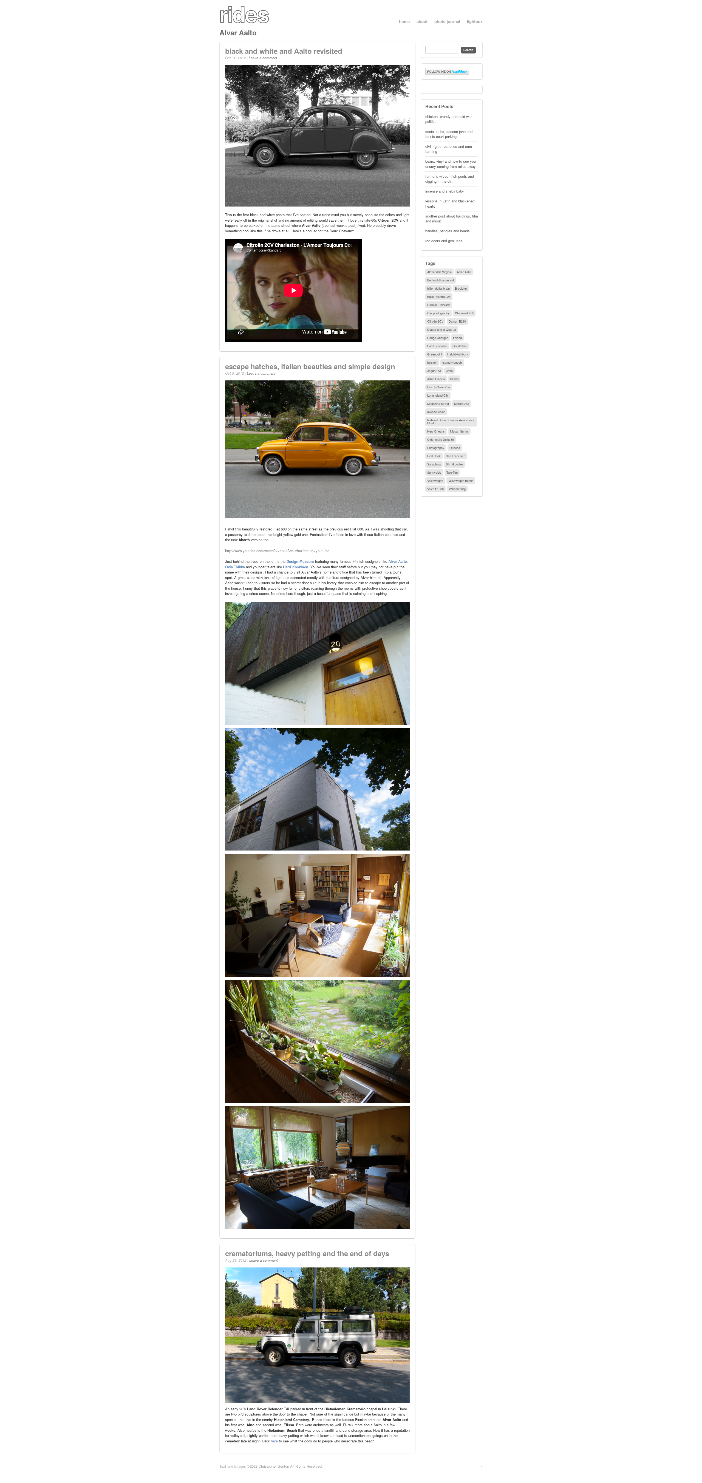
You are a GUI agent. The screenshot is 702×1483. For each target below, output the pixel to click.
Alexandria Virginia (439, 272)
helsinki (432, 362)
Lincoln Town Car (438, 387)
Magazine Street (438, 403)
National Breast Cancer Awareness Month (450, 421)
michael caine (436, 411)
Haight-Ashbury (457, 354)
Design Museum (300, 561)
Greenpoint (434, 354)
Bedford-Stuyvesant (440, 280)
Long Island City (438, 395)
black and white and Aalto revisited (283, 51)
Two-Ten (452, 472)
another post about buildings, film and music (451, 218)
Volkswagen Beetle (460, 480)
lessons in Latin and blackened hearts (449, 203)
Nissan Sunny (459, 431)
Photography (435, 447)
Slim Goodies (454, 464)
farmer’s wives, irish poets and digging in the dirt (449, 179)
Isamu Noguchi (452, 362)
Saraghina (434, 464)
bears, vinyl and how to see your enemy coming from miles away (451, 164)
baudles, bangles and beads (447, 230)
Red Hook (434, 456)
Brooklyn (461, 288)
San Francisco (455, 456)
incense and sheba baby (444, 191)
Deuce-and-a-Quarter (441, 329)
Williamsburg (457, 489)
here (274, 1441)
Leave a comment (263, 57)
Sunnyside (434, 472)
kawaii (454, 379)
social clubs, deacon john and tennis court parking (448, 134)
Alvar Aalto (464, 272)
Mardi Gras (461, 403)
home (404, 21)
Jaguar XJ (434, 370)
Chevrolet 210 (464, 313)
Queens (454, 447)
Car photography (438, 313)
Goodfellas (459, 346)
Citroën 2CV (435, 321)
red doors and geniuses (443, 240)
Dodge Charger (437, 337)
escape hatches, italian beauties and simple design (310, 366)
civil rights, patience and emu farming (448, 149)
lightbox (475, 21)
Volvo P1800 (435, 489)
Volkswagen (435, 480)
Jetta (449, 370)
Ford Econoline (437, 346)
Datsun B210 (457, 321)
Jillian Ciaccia (436, 379)
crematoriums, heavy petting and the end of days (307, 1253)
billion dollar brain (438, 288)
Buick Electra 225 (439, 296)
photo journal (447, 21)
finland (457, 337)
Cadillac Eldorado (438, 305)
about (422, 21)
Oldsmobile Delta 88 (440, 439)
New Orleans (436, 431)
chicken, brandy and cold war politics (448, 119)
